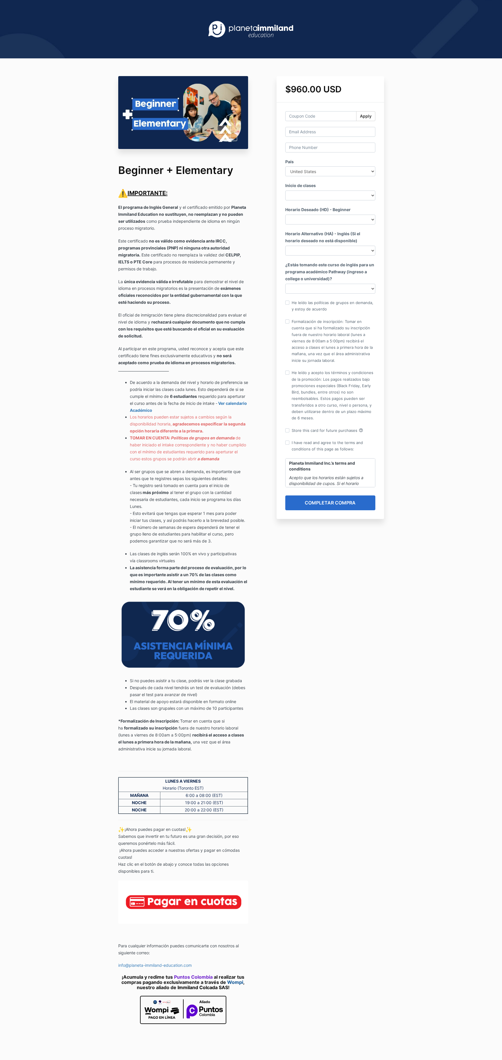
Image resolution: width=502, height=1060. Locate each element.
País (289, 161)
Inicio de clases (300, 185)
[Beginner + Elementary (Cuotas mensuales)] (183, 901)
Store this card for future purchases (327, 430)
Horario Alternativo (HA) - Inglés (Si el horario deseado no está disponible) (322, 237)
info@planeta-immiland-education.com (155, 965)
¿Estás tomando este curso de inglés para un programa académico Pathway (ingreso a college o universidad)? (329, 271)
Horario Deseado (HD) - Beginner (318, 209)
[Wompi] (162, 1010)
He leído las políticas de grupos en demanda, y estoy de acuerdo (332, 305)
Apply (366, 116)
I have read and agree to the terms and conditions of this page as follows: (327, 445)
